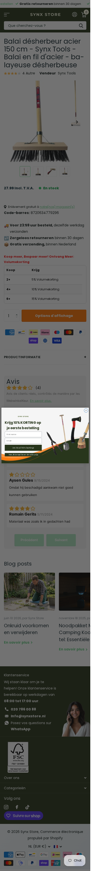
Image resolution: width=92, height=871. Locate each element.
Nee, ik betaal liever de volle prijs (23, 455)
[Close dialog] (86, 410)
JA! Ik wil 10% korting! (23, 447)
